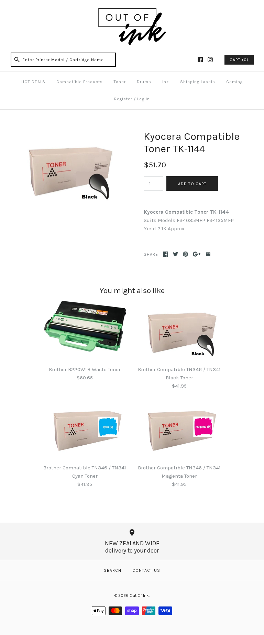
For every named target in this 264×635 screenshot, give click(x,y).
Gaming (234, 81)
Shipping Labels (197, 81)
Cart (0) (239, 59)
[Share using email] (208, 254)
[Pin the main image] (185, 254)
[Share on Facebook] (165, 254)
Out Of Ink (139, 595)
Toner (120, 81)
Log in (143, 99)
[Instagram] (210, 59)
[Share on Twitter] (175, 254)
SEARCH (112, 570)
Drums (144, 81)
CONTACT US (146, 570)
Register (123, 99)
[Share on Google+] (197, 254)
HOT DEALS (33, 81)
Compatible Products (79, 81)
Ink (165, 81)
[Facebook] (200, 59)
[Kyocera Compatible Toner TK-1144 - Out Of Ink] (67, 134)
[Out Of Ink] (132, 11)
